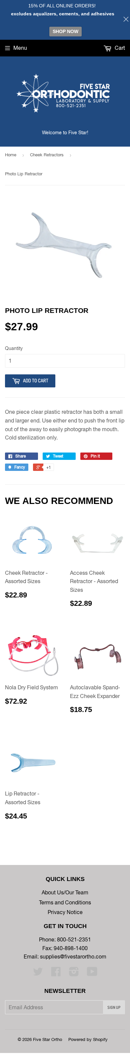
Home (10, 154)
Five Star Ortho (47, 1039)
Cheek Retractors (47, 154)
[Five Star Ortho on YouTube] (92, 974)
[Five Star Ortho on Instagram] (74, 974)
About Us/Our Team (65, 892)
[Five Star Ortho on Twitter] (38, 974)
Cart (119, 48)
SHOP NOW (65, 31)
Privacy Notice (65, 912)
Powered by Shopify (88, 1039)
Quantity (14, 348)
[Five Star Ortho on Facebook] (56, 974)
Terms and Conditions (65, 902)
